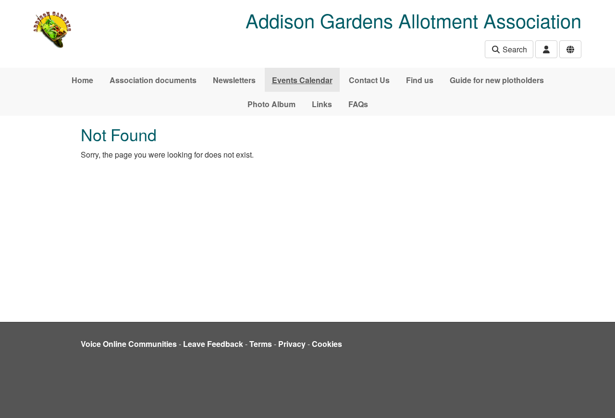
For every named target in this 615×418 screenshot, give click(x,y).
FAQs (358, 104)
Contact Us (369, 80)
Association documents (153, 80)
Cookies (327, 343)
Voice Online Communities (129, 343)
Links (322, 104)
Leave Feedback (213, 343)
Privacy (292, 343)
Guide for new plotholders (497, 80)
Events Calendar (302, 80)
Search (514, 49)
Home (82, 80)
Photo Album (271, 104)
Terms (260, 343)
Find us (419, 80)
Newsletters (234, 80)
